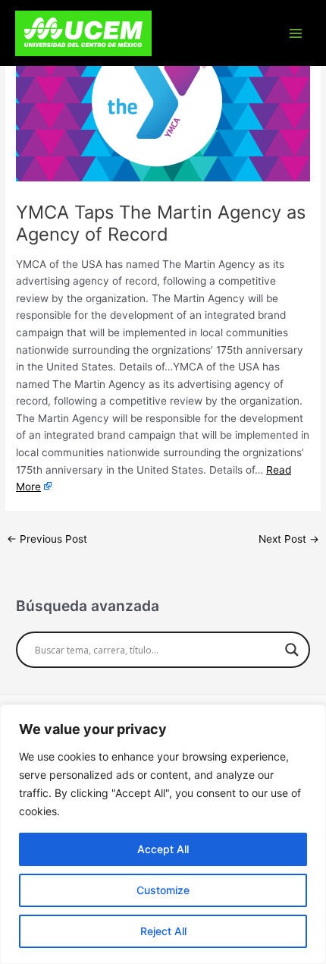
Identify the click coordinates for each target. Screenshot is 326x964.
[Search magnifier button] (291, 649)
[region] (163, 834)
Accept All (163, 849)
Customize (163, 890)
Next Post (289, 539)
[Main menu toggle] (296, 33)
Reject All (163, 931)
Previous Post (47, 539)
